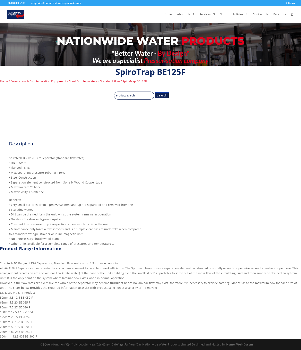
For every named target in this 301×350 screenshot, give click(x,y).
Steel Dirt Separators (83, 81)
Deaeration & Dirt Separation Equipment (38, 81)
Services (205, 14)
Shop (223, 14)
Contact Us (260, 14)
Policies (238, 14)
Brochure (279, 14)
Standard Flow (110, 81)
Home (167, 14)
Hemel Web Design (239, 344)
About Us (183, 14)
